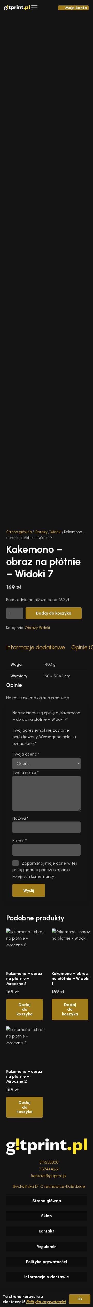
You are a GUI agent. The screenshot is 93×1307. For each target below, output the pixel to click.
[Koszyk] (46, 8)
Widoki (55, 532)
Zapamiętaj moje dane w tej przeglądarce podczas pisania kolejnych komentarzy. (44, 870)
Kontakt (46, 1231)
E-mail (19, 840)
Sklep (46, 1215)
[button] (34, 8)
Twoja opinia (25, 772)
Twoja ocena (26, 754)
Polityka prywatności (46, 1261)
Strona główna (19, 532)
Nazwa (20, 818)
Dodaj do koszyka (53, 613)
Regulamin (46, 1246)
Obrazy (41, 532)
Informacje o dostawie (46, 1276)
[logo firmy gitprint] (17, 7)
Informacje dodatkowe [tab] (35, 647)
